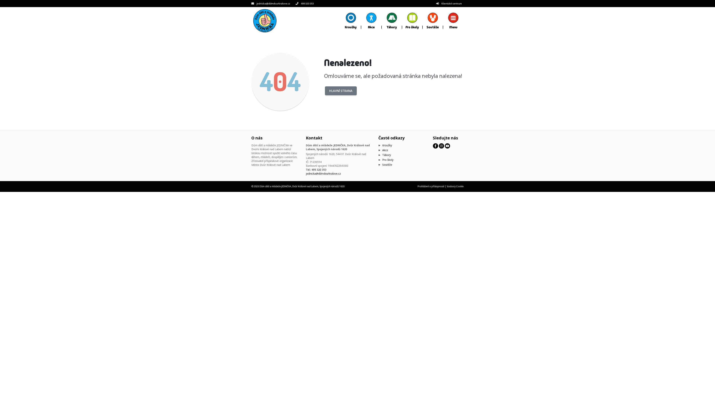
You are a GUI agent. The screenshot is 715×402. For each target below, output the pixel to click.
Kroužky (387, 145)
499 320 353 (307, 3)
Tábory (386, 155)
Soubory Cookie (455, 186)
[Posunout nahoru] (706, 393)
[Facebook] (435, 146)
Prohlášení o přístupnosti (431, 186)
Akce (385, 150)
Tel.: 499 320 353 (316, 169)
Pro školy (387, 160)
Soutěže (387, 164)
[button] (453, 20)
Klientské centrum (451, 3)
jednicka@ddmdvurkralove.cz (273, 3)
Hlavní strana (340, 91)
